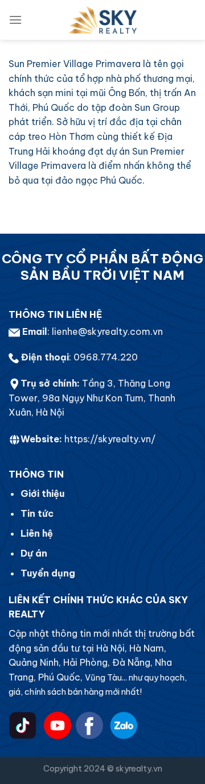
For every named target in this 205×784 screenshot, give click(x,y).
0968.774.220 (105, 357)
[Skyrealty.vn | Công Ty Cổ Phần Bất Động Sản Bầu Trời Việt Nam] (102, 19)
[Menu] (15, 20)
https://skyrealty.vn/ (109, 439)
